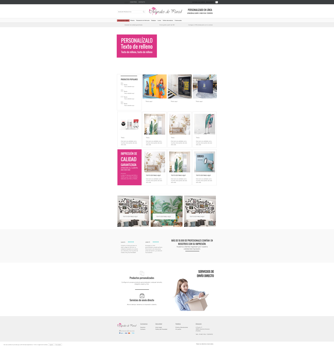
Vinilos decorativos (168, 20)
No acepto (58, 344)
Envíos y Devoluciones (182, 327)
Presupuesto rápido (123, 20)
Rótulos (132, 20)
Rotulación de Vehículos (143, 20)
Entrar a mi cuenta (198, 2)
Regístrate (210, 2)
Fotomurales (178, 20)
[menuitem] (123, 21)
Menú (324, 343)
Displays (153, 20)
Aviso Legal (158, 327)
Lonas (159, 20)
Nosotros (133, 2)
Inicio (126, 2)
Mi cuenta (178, 329)
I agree (51, 344)
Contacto (141, 2)
